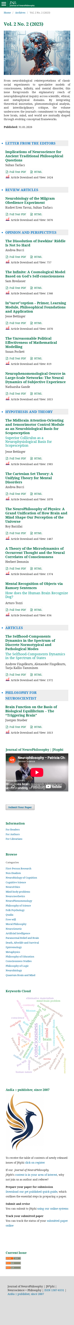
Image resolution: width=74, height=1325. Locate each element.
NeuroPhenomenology (19, 900)
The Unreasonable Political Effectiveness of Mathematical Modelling (31, 342)
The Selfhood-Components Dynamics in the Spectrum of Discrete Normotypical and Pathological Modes (35, 647)
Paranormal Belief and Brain (22, 938)
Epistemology (14, 947)
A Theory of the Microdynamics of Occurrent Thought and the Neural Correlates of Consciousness (35, 552)
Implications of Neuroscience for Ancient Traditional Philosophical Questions (34, 155)
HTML (37, 172)
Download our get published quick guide (31, 1191)
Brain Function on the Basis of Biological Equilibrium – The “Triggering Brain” (31, 711)
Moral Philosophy (16, 924)
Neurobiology (14, 970)
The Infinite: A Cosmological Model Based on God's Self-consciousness (35, 274)
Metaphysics (13, 952)
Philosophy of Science (18, 905)
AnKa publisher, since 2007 (26, 1294)
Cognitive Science (16, 882)
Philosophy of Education (20, 956)
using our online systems (52, 1208)
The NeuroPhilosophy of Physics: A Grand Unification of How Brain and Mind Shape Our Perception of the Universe (36, 515)
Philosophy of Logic (17, 966)
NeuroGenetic (14, 928)
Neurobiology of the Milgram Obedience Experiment (30, 200)
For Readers (13, 829)
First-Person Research (18, 868)
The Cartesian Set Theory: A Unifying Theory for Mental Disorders (29, 477)
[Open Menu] (4, 4)
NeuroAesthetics (15, 896)
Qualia (9, 914)
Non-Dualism (13, 873)
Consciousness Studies (19, 961)
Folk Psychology (15, 910)
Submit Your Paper (20, 807)
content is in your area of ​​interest (36, 1174)
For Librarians (14, 838)
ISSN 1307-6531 (54, 1290)
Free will (11, 919)
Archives (20, 12)
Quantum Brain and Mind (20, 975)
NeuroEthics (13, 887)
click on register (35, 1162)
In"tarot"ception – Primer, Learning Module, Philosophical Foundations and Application (35, 307)
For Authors (13, 834)
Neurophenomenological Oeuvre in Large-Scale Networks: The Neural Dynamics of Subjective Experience (35, 377)
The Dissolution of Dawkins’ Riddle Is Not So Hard (35, 243)
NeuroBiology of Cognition (21, 877)
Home (7, 12)
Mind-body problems (18, 891)
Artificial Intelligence (18, 933)
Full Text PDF (17, 172)
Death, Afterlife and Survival (22, 942)
